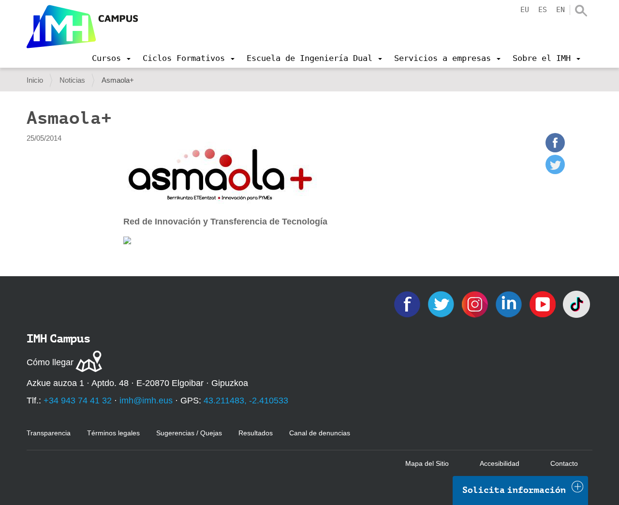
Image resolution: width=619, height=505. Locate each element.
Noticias (72, 80)
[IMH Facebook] (408, 303)
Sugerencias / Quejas (189, 433)
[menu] (111, 58)
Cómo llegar (50, 362)
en (560, 9)
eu (524, 9)
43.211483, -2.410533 (246, 400)
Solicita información (514, 490)
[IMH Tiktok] (576, 303)
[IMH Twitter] (442, 303)
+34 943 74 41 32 (78, 400)
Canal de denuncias (319, 433)
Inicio (35, 80)
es (542, 9)
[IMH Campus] (82, 26)
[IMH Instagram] (476, 303)
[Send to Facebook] (555, 150)
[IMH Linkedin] (510, 303)
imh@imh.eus (146, 400)
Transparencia (49, 433)
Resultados (255, 433)
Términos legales (113, 433)
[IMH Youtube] (543, 303)
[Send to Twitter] (555, 171)
